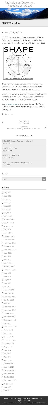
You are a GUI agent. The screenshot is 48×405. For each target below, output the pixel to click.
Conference (9, 114)
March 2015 (8, 333)
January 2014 (9, 367)
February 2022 (9, 266)
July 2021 (7, 273)
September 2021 (10, 270)
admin (6, 33)
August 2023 (8, 226)
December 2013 (9, 370)
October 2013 (9, 377)
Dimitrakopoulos (40, 403)
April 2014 (7, 357)
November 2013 (9, 374)
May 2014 (7, 354)
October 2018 (9, 300)
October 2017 (9, 313)
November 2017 (9, 310)
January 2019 (9, 293)
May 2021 (7, 280)
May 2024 (7, 213)
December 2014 (9, 340)
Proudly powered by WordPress (13, 403)
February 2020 (9, 290)
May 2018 (7, 303)
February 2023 (9, 236)
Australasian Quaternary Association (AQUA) (20, 4)
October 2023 (9, 223)
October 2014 (9, 343)
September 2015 (10, 327)
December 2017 (9, 307)
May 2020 (7, 286)
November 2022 (9, 243)
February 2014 (9, 364)
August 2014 (8, 347)
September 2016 (10, 320)
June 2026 (8, 196)
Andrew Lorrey (12, 104)
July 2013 (7, 387)
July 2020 (7, 283)
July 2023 (7, 230)
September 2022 (10, 250)
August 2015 (8, 330)
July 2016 (7, 323)
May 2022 (7, 256)
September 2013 (10, 380)
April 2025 (7, 209)
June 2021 (8, 276)
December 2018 (9, 297)
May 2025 (7, 206)
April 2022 (7, 260)
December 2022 (9, 240)
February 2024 (9, 219)
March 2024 (8, 216)
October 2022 (9, 246)
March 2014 (8, 360)
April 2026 (7, 199)
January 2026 (9, 203)
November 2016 (9, 317)
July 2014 (7, 350)
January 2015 (9, 337)
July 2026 (7, 193)
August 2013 (8, 384)
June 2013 (8, 390)
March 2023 (8, 233)
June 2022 (8, 253)
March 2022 (8, 263)
